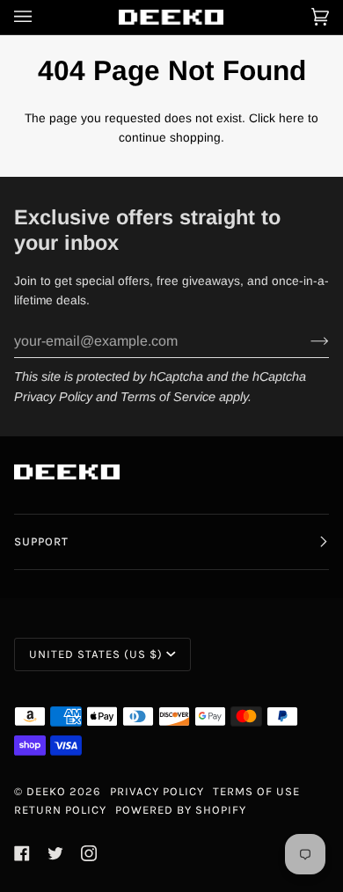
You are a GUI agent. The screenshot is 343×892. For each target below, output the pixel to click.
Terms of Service (167, 397)
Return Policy (60, 809)
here (291, 118)
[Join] (305, 341)
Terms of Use (256, 791)
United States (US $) (96, 654)
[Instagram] (89, 853)
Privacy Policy (53, 397)
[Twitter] (55, 853)
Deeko (46, 791)
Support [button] (41, 541)
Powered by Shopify (180, 809)
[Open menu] (40, 17)
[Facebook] (22, 853)
